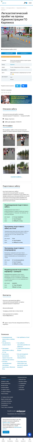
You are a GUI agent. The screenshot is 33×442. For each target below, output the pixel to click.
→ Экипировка (21, 389)
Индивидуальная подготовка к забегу (16, 213)
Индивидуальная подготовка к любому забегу (8, 339)
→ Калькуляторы (22, 379)
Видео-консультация (6, 399)
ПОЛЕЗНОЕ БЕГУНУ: (22, 377)
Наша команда (4, 393)
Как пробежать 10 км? (23, 337)
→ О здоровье (21, 385)
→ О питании (21, 387)
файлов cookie (6, 422)
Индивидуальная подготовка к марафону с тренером (16, 278)
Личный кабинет (5, 387)
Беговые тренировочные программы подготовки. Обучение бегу (8, 365)
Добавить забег (5, 381)
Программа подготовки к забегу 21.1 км (8, 350)
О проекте (3, 377)
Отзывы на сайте (5, 389)
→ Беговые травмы (22, 381)
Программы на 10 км (6, 403)
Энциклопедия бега (5, 383)
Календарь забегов (5, 379)
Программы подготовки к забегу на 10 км (16, 234)
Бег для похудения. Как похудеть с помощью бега (22, 355)
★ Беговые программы (6, 401)
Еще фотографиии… (16, 176)
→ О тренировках (22, 383)
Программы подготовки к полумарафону (16, 256)
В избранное (8, 53)
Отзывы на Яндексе (6, 391)
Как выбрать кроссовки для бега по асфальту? (23, 344)
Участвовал (24, 53)
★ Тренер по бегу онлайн (7, 397)
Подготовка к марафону (7, 407)
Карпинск (12, 64)
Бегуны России (4, 385)
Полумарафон (4, 405)
